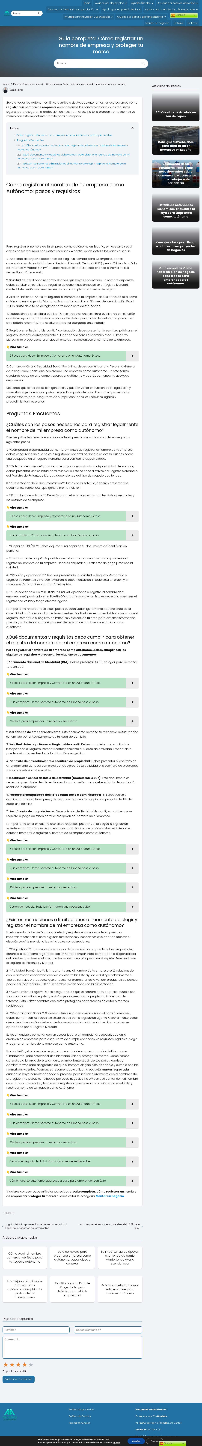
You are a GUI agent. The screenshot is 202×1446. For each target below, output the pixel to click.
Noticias (193, 23)
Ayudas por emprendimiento (120, 9)
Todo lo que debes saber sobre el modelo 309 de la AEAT (109, 1226)
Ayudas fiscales (141, 3)
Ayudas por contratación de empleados (170, 9)
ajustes (116, 1442)
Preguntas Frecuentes (30, 140)
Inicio (87, 3)
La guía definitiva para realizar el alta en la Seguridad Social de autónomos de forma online (36, 1226)
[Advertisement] (72, 219)
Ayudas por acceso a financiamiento (140, 17)
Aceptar (136, 1441)
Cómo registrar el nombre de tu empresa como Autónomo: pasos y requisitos (64, 135)
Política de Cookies (80, 1416)
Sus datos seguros (79, 1423)
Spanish (180, 15)
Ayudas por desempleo (109, 3)
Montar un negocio (157, 23)
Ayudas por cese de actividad (176, 3)
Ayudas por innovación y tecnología (87, 17)
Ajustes (154, 1441)
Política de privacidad (81, 1409)
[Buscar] (39, 13)
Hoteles (178, 23)
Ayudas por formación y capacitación (71, 9)
